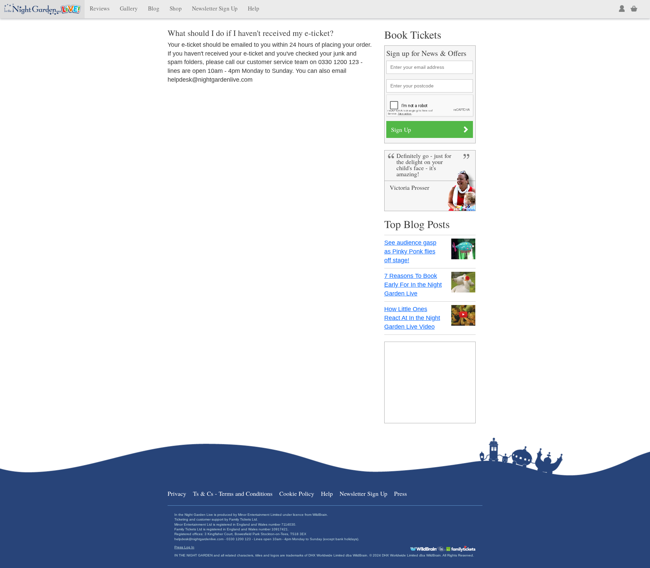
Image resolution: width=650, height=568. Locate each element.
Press (400, 493)
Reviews (100, 8)
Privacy (177, 493)
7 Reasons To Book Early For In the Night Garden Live (413, 284)
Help (253, 8)
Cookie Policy (296, 493)
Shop (176, 8)
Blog (153, 8)
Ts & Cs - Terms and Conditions (233, 493)
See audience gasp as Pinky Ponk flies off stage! (410, 251)
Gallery (129, 8)
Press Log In (184, 547)
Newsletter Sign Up (215, 8)
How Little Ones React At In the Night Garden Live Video (412, 318)
